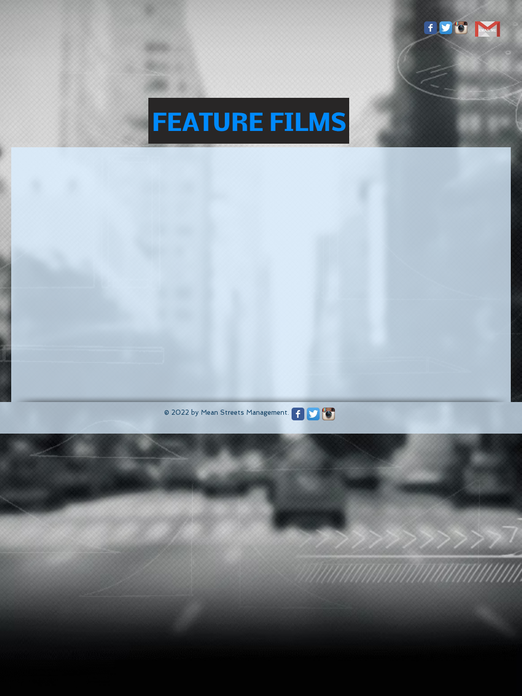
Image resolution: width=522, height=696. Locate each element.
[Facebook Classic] (430, 27)
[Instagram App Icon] (461, 27)
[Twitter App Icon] (445, 27)
